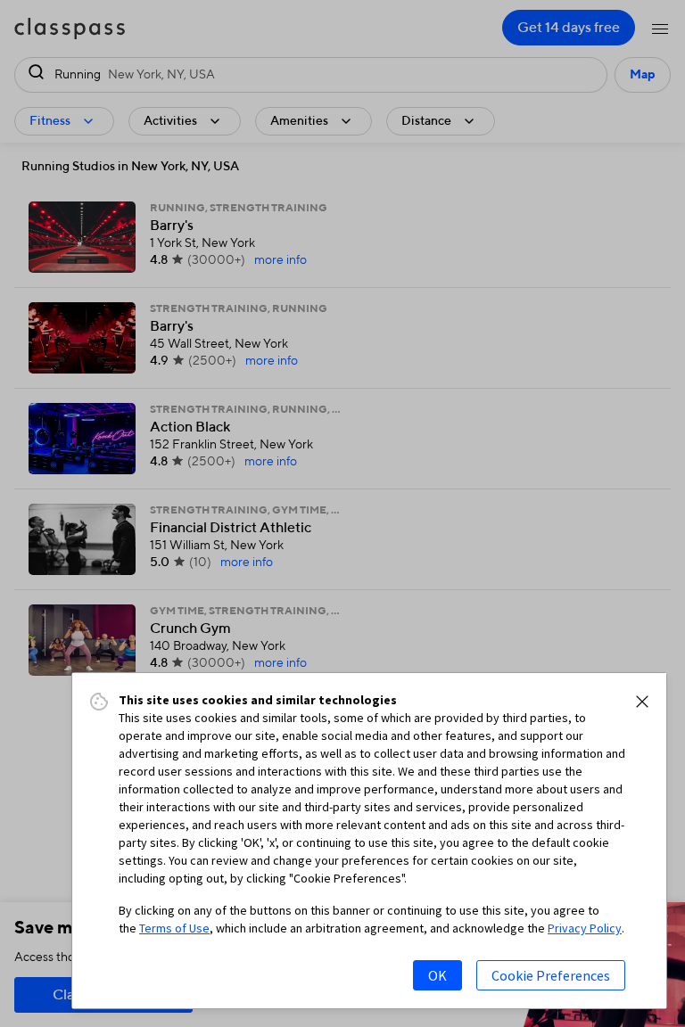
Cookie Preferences (550, 975)
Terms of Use (174, 928)
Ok (437, 975)
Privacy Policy (585, 928)
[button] (642, 701)
